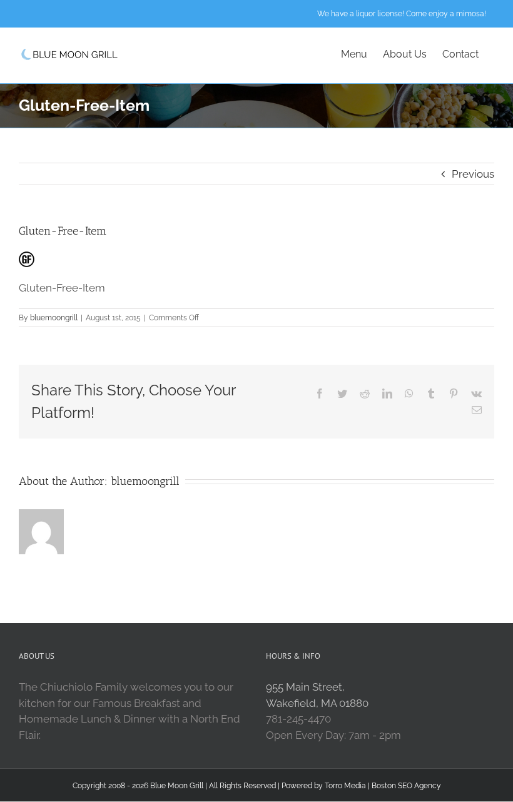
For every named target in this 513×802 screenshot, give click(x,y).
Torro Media (345, 785)
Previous (473, 174)
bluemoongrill (54, 317)
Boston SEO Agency (406, 785)
